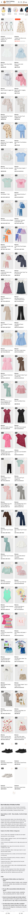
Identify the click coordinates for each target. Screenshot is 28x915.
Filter (8, 913)
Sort (22, 913)
